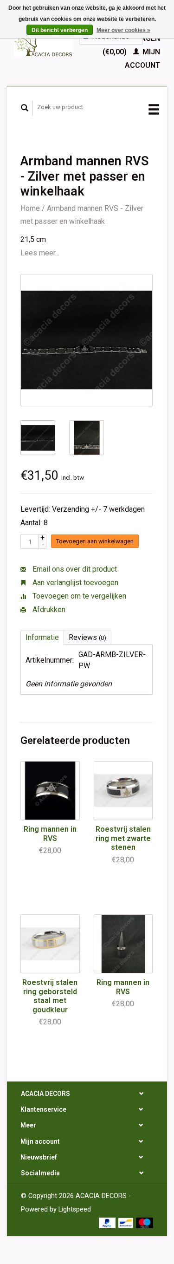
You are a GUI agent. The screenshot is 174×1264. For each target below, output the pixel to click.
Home (30, 208)
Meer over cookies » (123, 30)
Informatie (42, 637)
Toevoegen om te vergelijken (78, 596)
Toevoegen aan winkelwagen (95, 541)
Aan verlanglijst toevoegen (74, 582)
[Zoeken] (24, 108)
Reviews (87, 637)
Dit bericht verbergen (60, 30)
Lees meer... (39, 252)
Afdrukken (48, 609)
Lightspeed (74, 1209)
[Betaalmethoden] (108, 1222)
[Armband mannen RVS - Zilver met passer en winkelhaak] (86, 340)
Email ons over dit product (74, 569)
